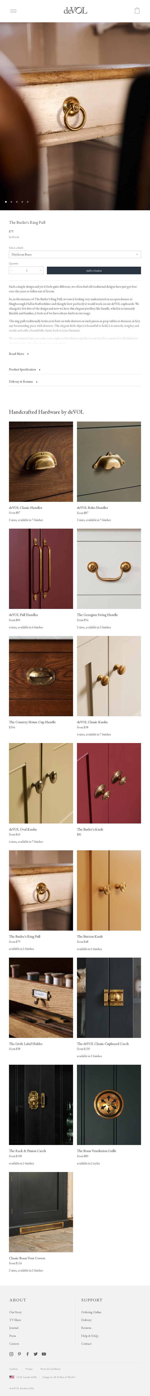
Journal (13, 1328)
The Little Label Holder (26, 1043)
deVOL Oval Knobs (23, 829)
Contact (86, 1344)
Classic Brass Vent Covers (27, 1258)
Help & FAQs (89, 1336)
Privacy (29, 1369)
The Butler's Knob (90, 829)
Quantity (13, 263)
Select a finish (16, 247)
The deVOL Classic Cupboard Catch (103, 1043)
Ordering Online (91, 1312)
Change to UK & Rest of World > (59, 1377)
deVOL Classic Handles (25, 507)
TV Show (15, 1320)
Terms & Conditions (50, 1369)
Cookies (13, 1369)
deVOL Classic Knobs (92, 722)
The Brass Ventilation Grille (96, 1151)
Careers (14, 1344)
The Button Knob (90, 936)
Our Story (15, 1312)
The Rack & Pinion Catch (27, 1151)
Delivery (86, 1320)
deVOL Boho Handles (92, 507)
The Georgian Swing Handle (97, 614)
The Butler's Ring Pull (24, 936)
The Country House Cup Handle (32, 722)
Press (12, 1336)
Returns (86, 1328)
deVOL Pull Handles (23, 614)
